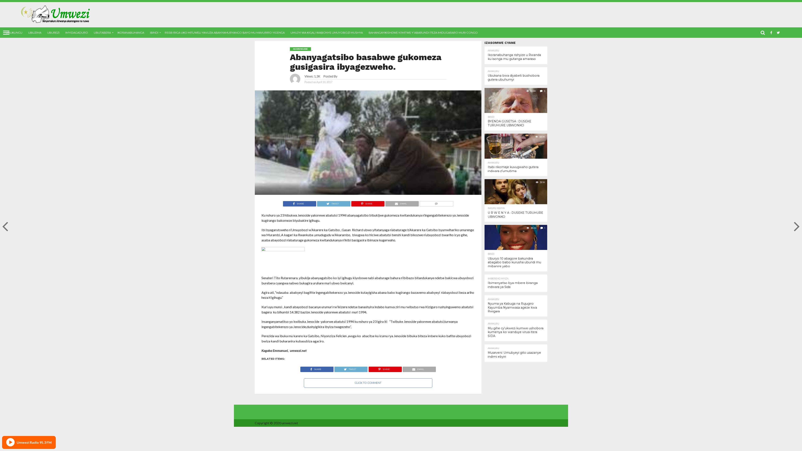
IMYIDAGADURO (76, 32)
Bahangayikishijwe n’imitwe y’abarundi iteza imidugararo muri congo (423, 32)
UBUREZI (53, 32)
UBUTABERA (102, 32)
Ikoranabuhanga (130, 32)
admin (342, 76)
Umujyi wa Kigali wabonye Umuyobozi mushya (327, 32)
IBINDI (154, 32)
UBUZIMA (34, 32)
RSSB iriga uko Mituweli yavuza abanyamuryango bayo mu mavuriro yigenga (225, 32)
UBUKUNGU (14, 32)
